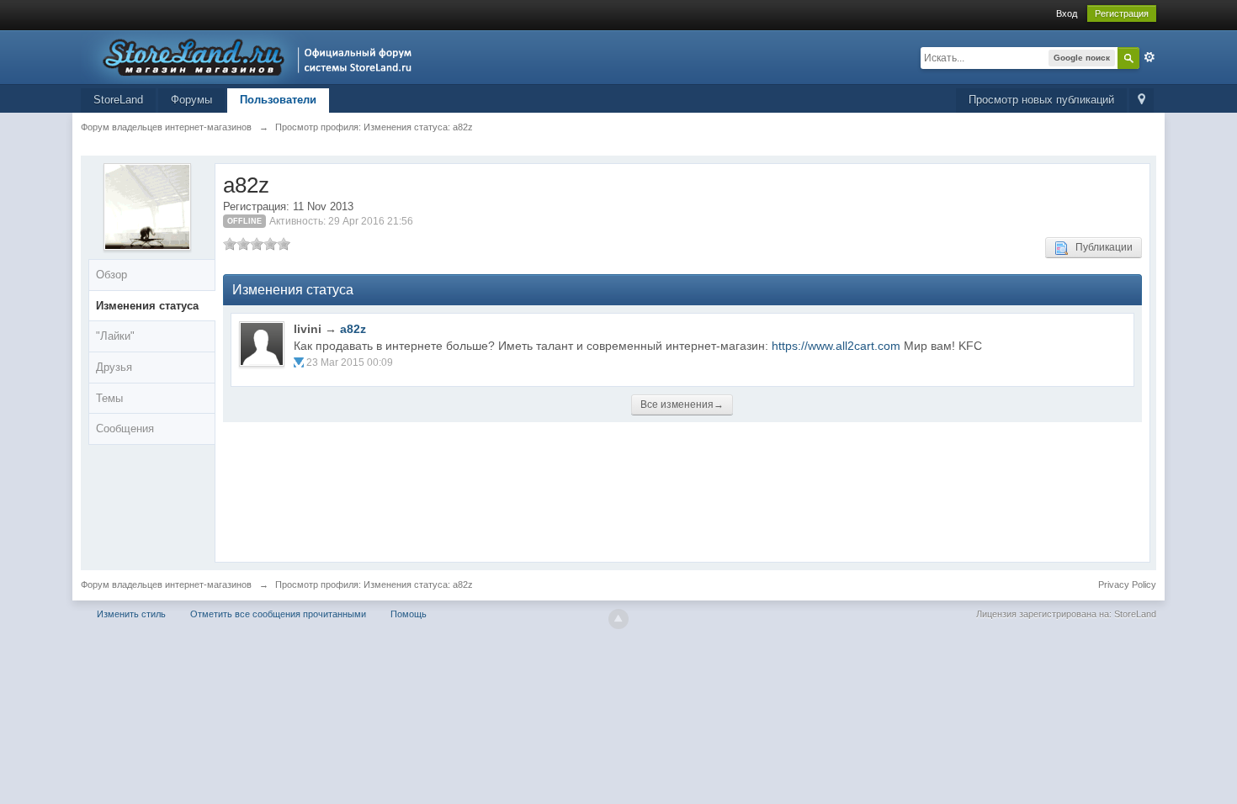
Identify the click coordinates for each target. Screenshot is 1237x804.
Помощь (408, 614)
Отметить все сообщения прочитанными (278, 614)
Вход (1066, 13)
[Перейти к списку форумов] (251, 56)
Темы (109, 398)
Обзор (111, 274)
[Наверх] (618, 619)
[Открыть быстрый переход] (1141, 100)
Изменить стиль (131, 614)
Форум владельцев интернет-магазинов (166, 584)
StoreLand (118, 99)
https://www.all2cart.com (836, 345)
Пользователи (278, 99)
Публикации (1100, 247)
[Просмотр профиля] (261, 344)
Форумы (191, 99)
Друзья (114, 367)
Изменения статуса (147, 305)
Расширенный (1149, 57)
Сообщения (125, 428)
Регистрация (1122, 13)
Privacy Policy (1127, 584)
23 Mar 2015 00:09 (349, 362)
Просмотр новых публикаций (1041, 99)
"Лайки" (115, 336)
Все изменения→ (682, 404)
